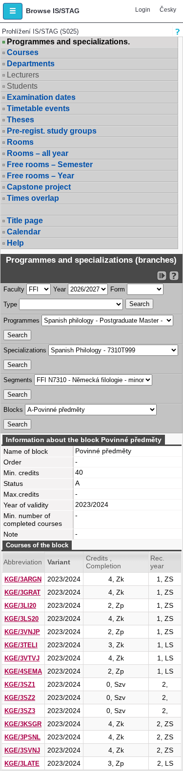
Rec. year (157, 562)
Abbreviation (22, 562)
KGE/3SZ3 (19, 711)
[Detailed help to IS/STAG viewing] (174, 276)
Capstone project (39, 187)
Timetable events (38, 108)
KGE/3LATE (22, 763)
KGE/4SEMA (23, 671)
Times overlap (33, 198)
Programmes (21, 320)
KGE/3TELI (21, 645)
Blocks (13, 409)
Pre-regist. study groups (52, 131)
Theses (20, 120)
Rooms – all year (37, 153)
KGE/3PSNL (22, 737)
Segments (17, 380)
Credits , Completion (103, 562)
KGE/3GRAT (22, 592)
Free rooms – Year (40, 176)
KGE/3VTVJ (22, 658)
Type (10, 304)
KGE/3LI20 (20, 605)
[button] (12, 11)
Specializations (24, 350)
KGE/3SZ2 (19, 697)
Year (59, 289)
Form (117, 289)
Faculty (13, 289)
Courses (23, 52)
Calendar (24, 232)
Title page (25, 220)
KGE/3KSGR (22, 724)
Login (142, 9)
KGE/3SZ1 (19, 684)
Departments (31, 63)
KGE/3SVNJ (22, 750)
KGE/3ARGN (22, 579)
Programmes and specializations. (68, 42)
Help (15, 243)
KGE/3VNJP (22, 632)
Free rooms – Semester (50, 164)
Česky (168, 9)
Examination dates (41, 97)
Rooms (20, 142)
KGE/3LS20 (21, 618)
